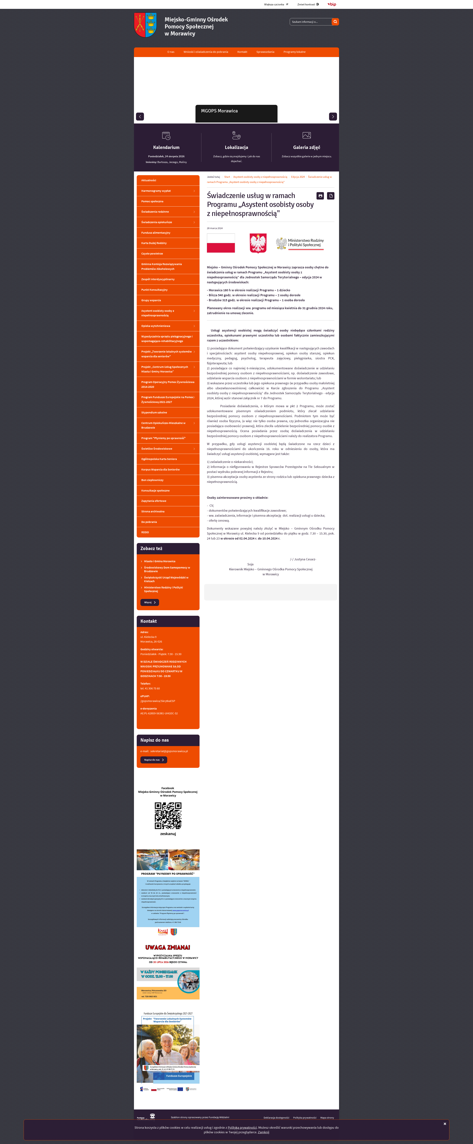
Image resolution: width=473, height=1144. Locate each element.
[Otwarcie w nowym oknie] (168, 814)
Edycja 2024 (298, 176)
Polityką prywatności (242, 1127)
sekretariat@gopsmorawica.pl (169, 751)
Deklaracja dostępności (276, 1117)
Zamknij (263, 1132)
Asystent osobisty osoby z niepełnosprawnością (260, 176)
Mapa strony (327, 1117)
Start (227, 176)
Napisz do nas (152, 759)
